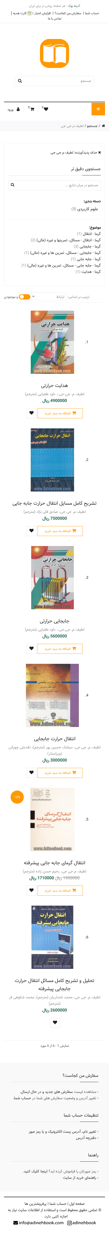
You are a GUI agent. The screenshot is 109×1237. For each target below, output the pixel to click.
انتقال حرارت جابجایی (54, 739)
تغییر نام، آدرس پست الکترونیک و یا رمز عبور (62, 1131)
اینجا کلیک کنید (35, 1171)
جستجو (92, 126)
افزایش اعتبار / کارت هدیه (32, 13)
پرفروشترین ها (36, 1204)
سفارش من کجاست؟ (67, 13)
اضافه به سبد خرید (57, 413)
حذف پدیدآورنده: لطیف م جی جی (74, 152)
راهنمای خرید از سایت (79, 1178)
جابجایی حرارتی (54, 621)
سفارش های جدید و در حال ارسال (47, 1092)
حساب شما (92, 13)
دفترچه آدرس (86, 1138)
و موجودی (11, 297)
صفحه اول (77, 1204)
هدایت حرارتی (54, 385)
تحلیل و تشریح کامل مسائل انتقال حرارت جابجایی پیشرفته (54, 984)
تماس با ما (54, 18)
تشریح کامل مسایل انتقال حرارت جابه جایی (54, 503)
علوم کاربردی (84, 209)
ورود (10, 109)
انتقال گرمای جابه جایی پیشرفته (54, 863)
